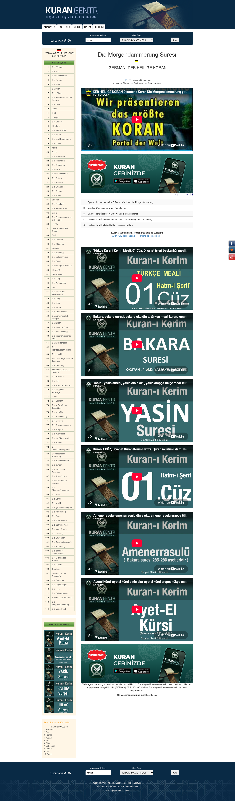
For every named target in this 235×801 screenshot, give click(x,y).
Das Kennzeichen (60, 173)
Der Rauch (57, 261)
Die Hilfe (56, 588)
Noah (54, 396)
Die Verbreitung (59, 511)
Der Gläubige (58, 243)
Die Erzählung (58, 186)
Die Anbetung (58, 204)
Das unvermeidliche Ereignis (61, 317)
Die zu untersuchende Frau (61, 337)
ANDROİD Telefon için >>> (125, 235)
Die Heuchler (58, 354)
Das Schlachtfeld (59, 342)
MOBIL (77, 26)
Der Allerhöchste (59, 476)
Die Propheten (58, 156)
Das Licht (56, 169)
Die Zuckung (57, 533)
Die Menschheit (59, 608)
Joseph (55, 117)
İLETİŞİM (99, 26)
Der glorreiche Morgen (62, 507)
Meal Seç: (136, 35)
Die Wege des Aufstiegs (58, 391)
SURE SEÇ (64, 26)
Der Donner (57, 121)
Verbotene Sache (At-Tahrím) (61, 371)
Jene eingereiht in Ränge (60, 229)
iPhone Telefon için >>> (151, 235)
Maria (54, 147)
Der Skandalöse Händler (59, 559)
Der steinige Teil (59, 130)
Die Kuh (55, 71)
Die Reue (56, 104)
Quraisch (56, 568)
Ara (175, 40)
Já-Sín (55, 224)
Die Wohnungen (59, 282)
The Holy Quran (113, 782)
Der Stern (56, 302)
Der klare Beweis (59, 529)
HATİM (87, 26)
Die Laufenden (58, 537)
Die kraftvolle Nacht (60, 524)
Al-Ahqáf (56, 270)
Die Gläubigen (58, 165)
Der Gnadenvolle (59, 311)
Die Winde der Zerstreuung (58, 293)
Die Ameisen (57, 182)
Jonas (54, 108)
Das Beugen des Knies (62, 265)
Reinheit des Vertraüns (62, 597)
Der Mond (56, 307)
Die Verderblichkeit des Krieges (62, 98)
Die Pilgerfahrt (58, 160)
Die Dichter (57, 178)
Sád (54, 235)
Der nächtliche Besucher (58, 470)
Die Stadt (56, 494)
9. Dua (46, 751)
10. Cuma (48, 754)
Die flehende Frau (60, 327)
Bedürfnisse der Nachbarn (59, 574)
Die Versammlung (60, 331)
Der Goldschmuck (60, 256)
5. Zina (47, 740)
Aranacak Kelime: (98, 35)
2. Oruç (47, 732)
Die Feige (56, 516)
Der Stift (55, 380)
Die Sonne (56, 498)
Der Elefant (57, 564)
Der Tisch (56, 84)
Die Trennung (58, 365)
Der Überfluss (58, 580)
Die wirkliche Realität (61, 385)
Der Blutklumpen (59, 520)
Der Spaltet (57, 442)
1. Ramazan (49, 729)
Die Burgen (57, 464)
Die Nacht (56, 503)
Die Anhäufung (58, 546)
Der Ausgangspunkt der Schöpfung (62, 218)
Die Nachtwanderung (61, 138)
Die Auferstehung (59, 416)
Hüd (54, 112)
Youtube (137, 782)
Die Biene (56, 134)
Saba (54, 212)
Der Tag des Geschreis (62, 542)
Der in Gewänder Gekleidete (59, 406)
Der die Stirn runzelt (60, 438)
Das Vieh (56, 88)
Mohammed (57, 274)
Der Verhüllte (57, 412)
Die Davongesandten (61, 425)
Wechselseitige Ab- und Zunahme (62, 359)
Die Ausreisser (58, 433)
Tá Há (54, 152)
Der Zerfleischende (60, 460)
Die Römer (57, 195)
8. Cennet (48, 748)
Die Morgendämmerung (60, 488)
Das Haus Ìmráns (59, 75)
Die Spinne (57, 191)
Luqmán (55, 199)
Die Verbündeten (59, 208)
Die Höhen (57, 93)
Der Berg (56, 298)
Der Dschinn (57, 400)
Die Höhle (56, 143)
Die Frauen (57, 79)
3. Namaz (48, 734)
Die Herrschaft (58, 376)
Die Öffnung (57, 67)
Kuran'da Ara (99, 782)
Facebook (127, 782)
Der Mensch (57, 420)
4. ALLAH (48, 737)
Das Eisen (56, 322)
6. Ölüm (47, 743)
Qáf (54, 287)
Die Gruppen (57, 239)
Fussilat (55, 248)
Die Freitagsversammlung (61, 348)
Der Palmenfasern (60, 593)
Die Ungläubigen (59, 584)
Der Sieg (56, 278)
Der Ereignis (57, 429)
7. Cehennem (49, 745)
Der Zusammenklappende (61, 448)
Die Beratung (58, 252)
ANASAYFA (49, 26)
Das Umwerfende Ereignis (59, 482)
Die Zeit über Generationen (58, 552)
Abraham (56, 126)
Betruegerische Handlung (58, 455)
